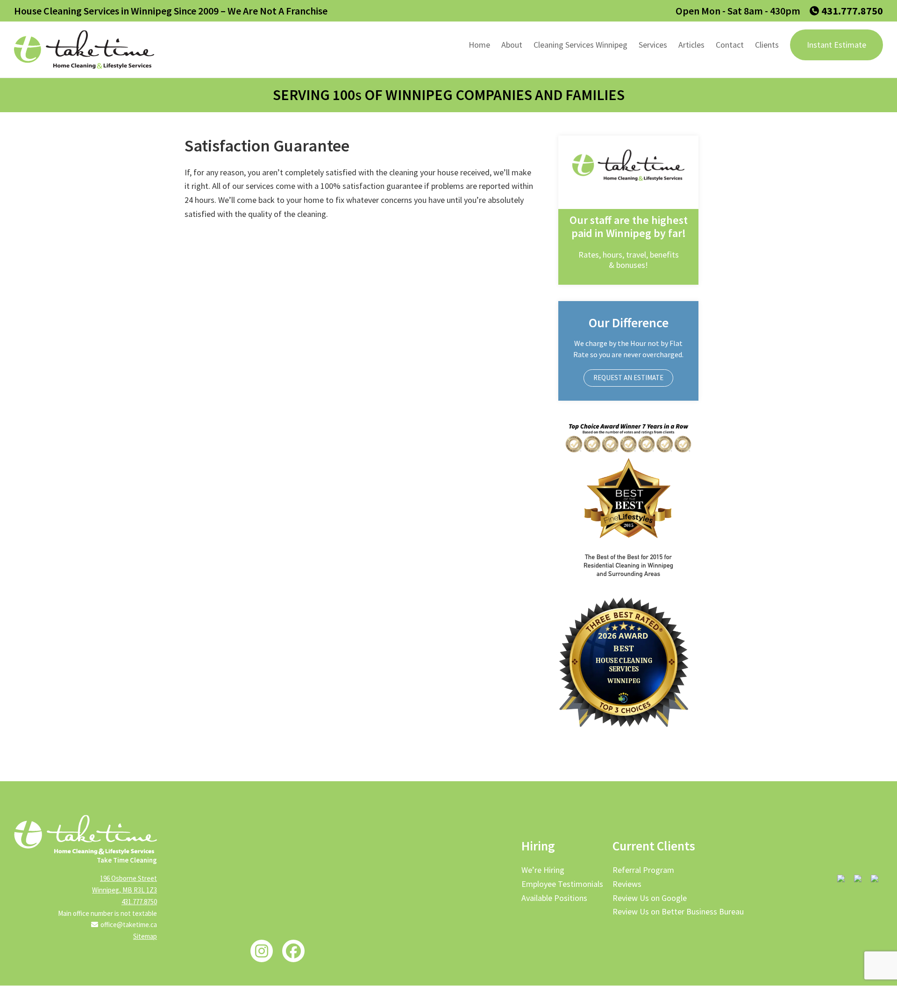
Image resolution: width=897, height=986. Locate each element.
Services (653, 44)
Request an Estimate (628, 377)
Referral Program (643, 869)
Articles (691, 44)
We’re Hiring (542, 869)
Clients (767, 44)
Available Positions (554, 897)
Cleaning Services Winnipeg (580, 44)
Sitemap (145, 936)
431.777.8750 (852, 10)
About (511, 44)
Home (479, 44)
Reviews (626, 883)
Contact (730, 44)
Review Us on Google (649, 897)
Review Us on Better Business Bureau (678, 911)
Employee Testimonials (562, 883)
